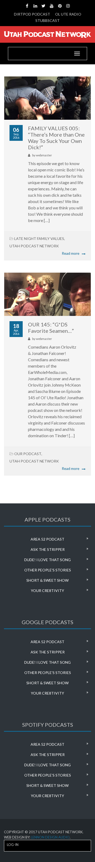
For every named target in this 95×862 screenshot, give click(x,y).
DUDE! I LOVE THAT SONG (47, 559)
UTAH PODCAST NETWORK (34, 246)
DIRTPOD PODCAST (32, 14)
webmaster (44, 155)
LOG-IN (12, 844)
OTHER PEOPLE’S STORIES (47, 570)
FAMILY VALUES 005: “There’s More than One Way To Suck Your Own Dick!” (56, 137)
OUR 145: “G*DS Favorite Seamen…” (51, 327)
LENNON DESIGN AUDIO (50, 837)
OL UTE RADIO (68, 14)
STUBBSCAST (47, 20)
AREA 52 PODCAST (47, 539)
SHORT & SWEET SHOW (47, 580)
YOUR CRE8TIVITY (47, 590)
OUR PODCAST (27, 453)
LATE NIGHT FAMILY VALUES (39, 238)
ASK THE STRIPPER (48, 549)
